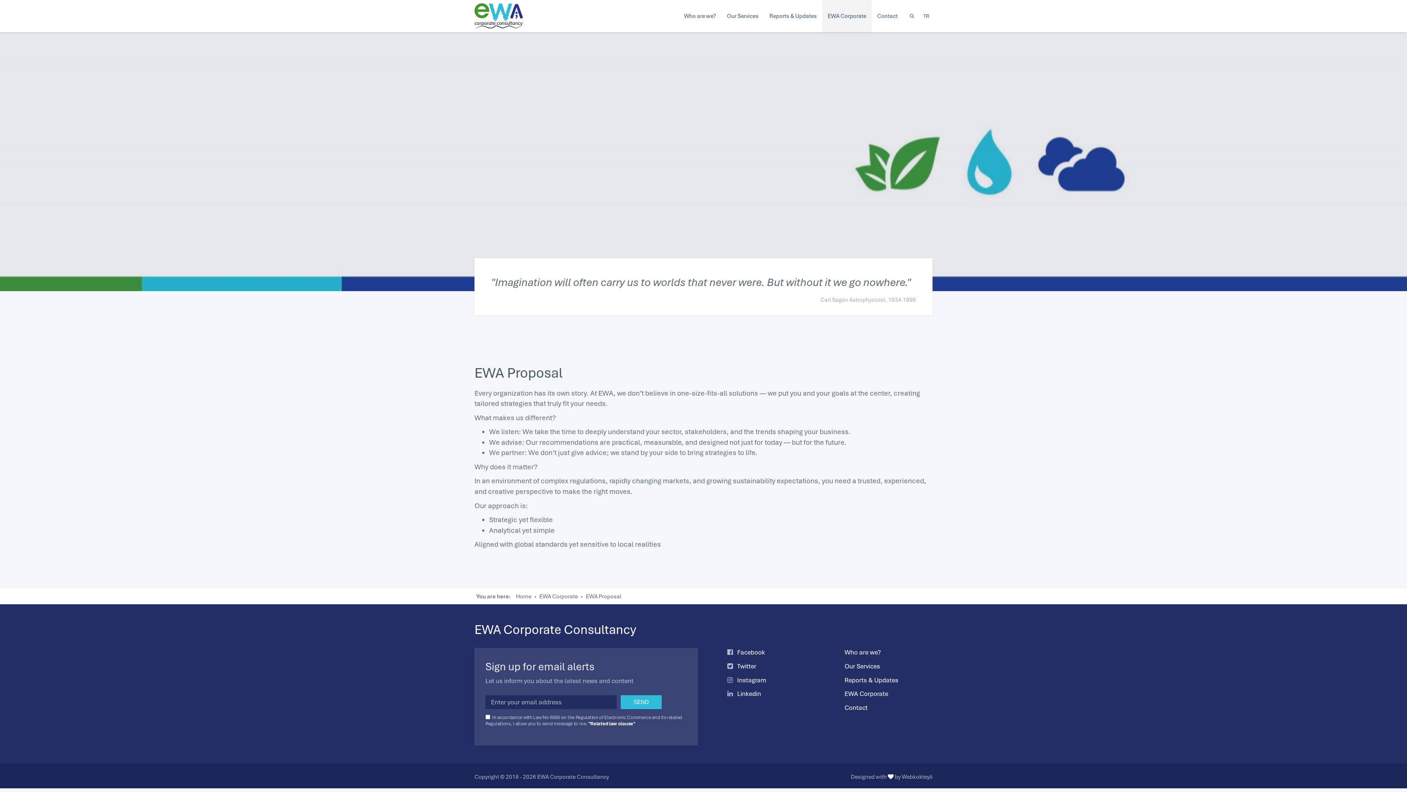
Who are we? (863, 652)
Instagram (751, 680)
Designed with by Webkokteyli (892, 777)
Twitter (746, 666)
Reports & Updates (871, 680)
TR (926, 16)
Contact (856, 708)
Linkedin (748, 694)
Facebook (750, 652)
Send (641, 702)
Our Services (862, 666)
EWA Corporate (866, 694)
